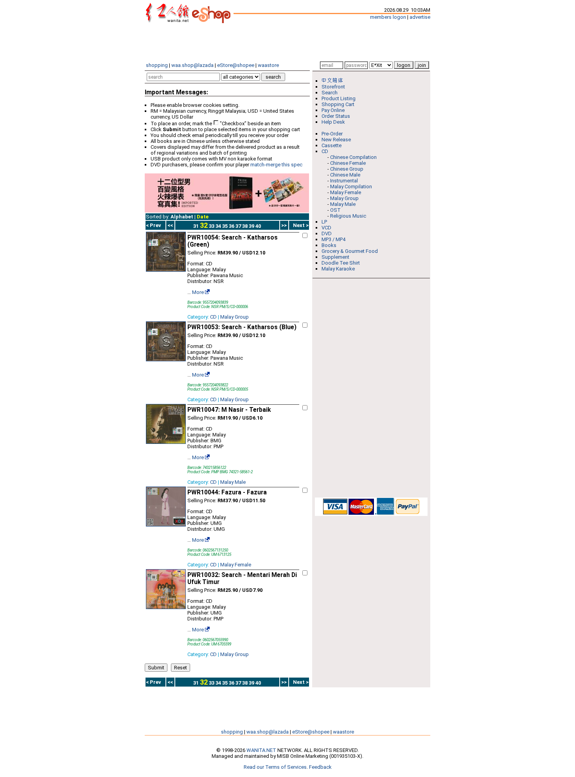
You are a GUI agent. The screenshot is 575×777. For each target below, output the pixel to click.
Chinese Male (345, 175)
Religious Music (348, 216)
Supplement (335, 257)
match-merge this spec (276, 165)
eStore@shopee (235, 65)
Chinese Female (348, 163)
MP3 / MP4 (333, 239)
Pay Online (333, 110)
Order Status (336, 116)
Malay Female (235, 565)
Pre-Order (332, 134)
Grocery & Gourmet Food (350, 251)
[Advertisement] (287, 42)
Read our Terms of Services (275, 767)
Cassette (331, 145)
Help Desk (333, 122)
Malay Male (233, 482)
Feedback (320, 767)
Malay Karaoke (338, 269)
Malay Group (234, 317)
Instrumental (344, 181)
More (198, 292)
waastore (268, 65)
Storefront (333, 87)
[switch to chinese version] (334, 81)
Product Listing (339, 98)
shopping (157, 65)
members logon (388, 17)
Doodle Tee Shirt (341, 263)
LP (324, 222)
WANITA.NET (261, 750)
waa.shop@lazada (192, 65)
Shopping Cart (338, 104)
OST (335, 210)
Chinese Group (346, 169)
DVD (327, 233)
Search (330, 93)
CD (213, 317)
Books (329, 245)
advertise (420, 17)
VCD (326, 228)
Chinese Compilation (353, 157)
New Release (336, 139)
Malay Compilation (351, 186)
